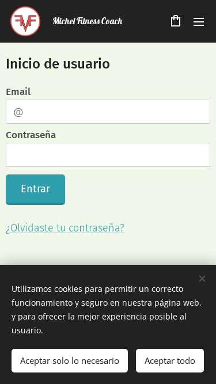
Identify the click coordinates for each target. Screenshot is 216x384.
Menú (198, 21)
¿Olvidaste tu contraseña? (65, 228)
